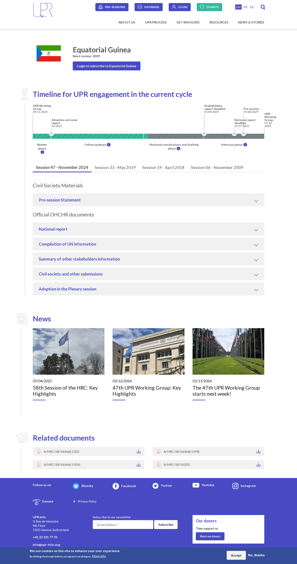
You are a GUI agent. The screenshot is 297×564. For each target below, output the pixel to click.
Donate (212, 7)
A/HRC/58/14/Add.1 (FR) (181, 451)
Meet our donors (210, 536)
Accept (236, 555)
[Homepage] (43, 10)
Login (182, 7)
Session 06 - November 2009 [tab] (217, 167)
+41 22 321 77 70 (45, 537)
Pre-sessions (115, 7)
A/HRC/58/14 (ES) (177, 464)
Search (263, 7)
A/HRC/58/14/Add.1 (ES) (61, 451)
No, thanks (256, 555)
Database (151, 7)
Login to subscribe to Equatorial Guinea (106, 66)
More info (99, 556)
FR (245, 7)
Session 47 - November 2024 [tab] (62, 167)
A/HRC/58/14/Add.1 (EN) (62, 464)
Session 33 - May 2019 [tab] (115, 167)
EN (238, 7)
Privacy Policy (87, 501)
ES (252, 7)
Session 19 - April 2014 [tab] (163, 167)
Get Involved (188, 22)
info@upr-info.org (46, 544)
